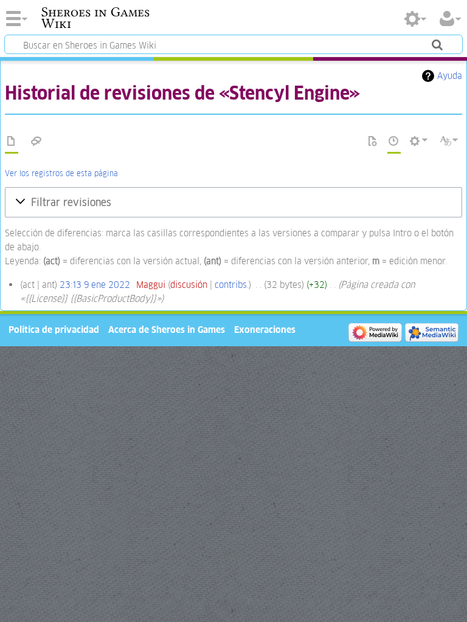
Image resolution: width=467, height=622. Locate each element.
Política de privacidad (54, 329)
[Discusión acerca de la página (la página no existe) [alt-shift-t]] (36, 141)
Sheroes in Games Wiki (95, 18)
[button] (233, 202)
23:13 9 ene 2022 (95, 284)
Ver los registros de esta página (61, 173)
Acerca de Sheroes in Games (166, 329)
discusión (188, 284)
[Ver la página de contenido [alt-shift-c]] (11, 141)
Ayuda (449, 75)
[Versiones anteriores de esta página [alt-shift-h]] (394, 141)
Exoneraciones (265, 329)
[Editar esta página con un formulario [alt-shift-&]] (372, 141)
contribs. (232, 284)
